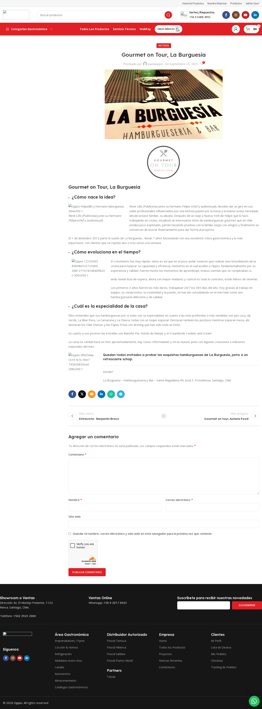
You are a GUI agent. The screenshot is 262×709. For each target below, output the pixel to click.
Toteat (111, 677)
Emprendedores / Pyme (70, 641)
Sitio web (74, 516)
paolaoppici (155, 64)
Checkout (217, 660)
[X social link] (82, 394)
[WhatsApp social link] (111, 394)
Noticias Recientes (170, 660)
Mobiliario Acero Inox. (68, 660)
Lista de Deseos (221, 647)
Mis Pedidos (218, 654)
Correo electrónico (179, 500)
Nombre (75, 500)
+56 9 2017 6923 (115, 603)
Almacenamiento (65, 680)
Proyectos (165, 654)
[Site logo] (16, 14)
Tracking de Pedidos (223, 667)
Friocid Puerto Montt (120, 660)
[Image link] (17, 637)
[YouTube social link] (245, 15)
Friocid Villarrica (116, 647)
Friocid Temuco (116, 641)
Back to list (163, 416)
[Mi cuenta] (236, 29)
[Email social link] (92, 394)
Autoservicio (62, 674)
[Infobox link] (197, 15)
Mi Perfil (216, 641)
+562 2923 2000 (24, 616)
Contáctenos (167, 667)
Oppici (18, 703)
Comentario (77, 454)
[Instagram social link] (236, 15)
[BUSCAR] (168, 15)
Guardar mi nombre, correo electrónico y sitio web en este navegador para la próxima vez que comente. (142, 533)
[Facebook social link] (226, 15)
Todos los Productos (172, 647)
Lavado (59, 667)
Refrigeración (63, 654)
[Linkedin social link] (255, 15)
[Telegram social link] (121, 394)
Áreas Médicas (166, 29)
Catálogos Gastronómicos (71, 687)
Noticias (163, 45)
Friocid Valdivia (116, 654)
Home (163, 641)
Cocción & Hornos (66, 647)
